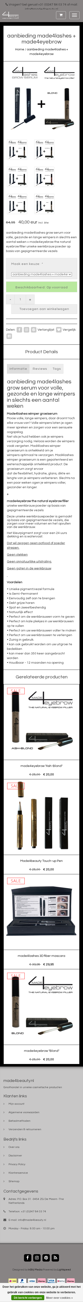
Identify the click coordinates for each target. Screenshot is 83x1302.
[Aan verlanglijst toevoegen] (59, 329)
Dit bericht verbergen (28, 1297)
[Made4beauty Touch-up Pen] (41, 826)
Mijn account (16, 1103)
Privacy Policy (17, 1164)
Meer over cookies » (59, 1297)
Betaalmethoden (19, 1120)
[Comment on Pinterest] (33, 329)
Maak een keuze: (27, 264)
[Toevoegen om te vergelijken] (9, 336)
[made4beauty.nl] (9, 15)
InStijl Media (35, 1269)
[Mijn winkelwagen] (60, 15)
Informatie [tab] (18, 368)
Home (19, 49)
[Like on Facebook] (19, 329)
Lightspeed (64, 1269)
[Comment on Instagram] (26, 329)
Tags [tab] (57, 368)
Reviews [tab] (40, 368)
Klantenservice (18, 1172)
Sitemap (14, 1181)
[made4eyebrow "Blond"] (41, 1016)
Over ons (14, 1147)
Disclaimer (15, 1155)
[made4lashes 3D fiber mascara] (41, 921)
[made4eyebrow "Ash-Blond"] (41, 731)
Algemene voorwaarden (24, 1112)
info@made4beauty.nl (32, 1220)
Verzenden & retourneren (25, 1129)
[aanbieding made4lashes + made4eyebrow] (41, 98)
